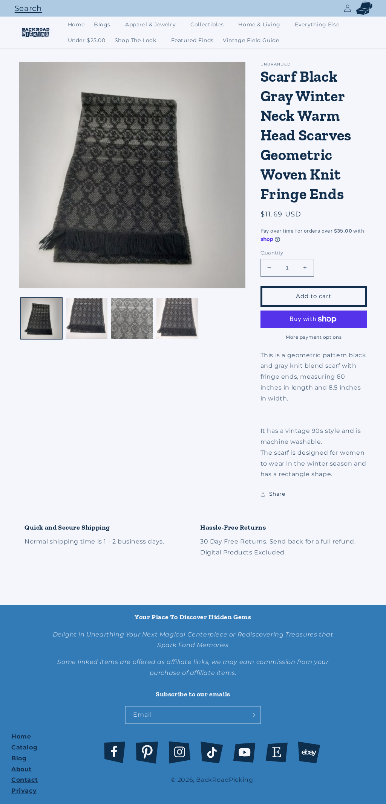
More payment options (314, 337)
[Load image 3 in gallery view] (132, 318)
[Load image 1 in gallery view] (41, 318)
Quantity (271, 253)
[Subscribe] (252, 715)
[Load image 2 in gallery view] (86, 318)
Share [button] (277, 493)
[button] (26, 8)
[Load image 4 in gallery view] (177, 318)
